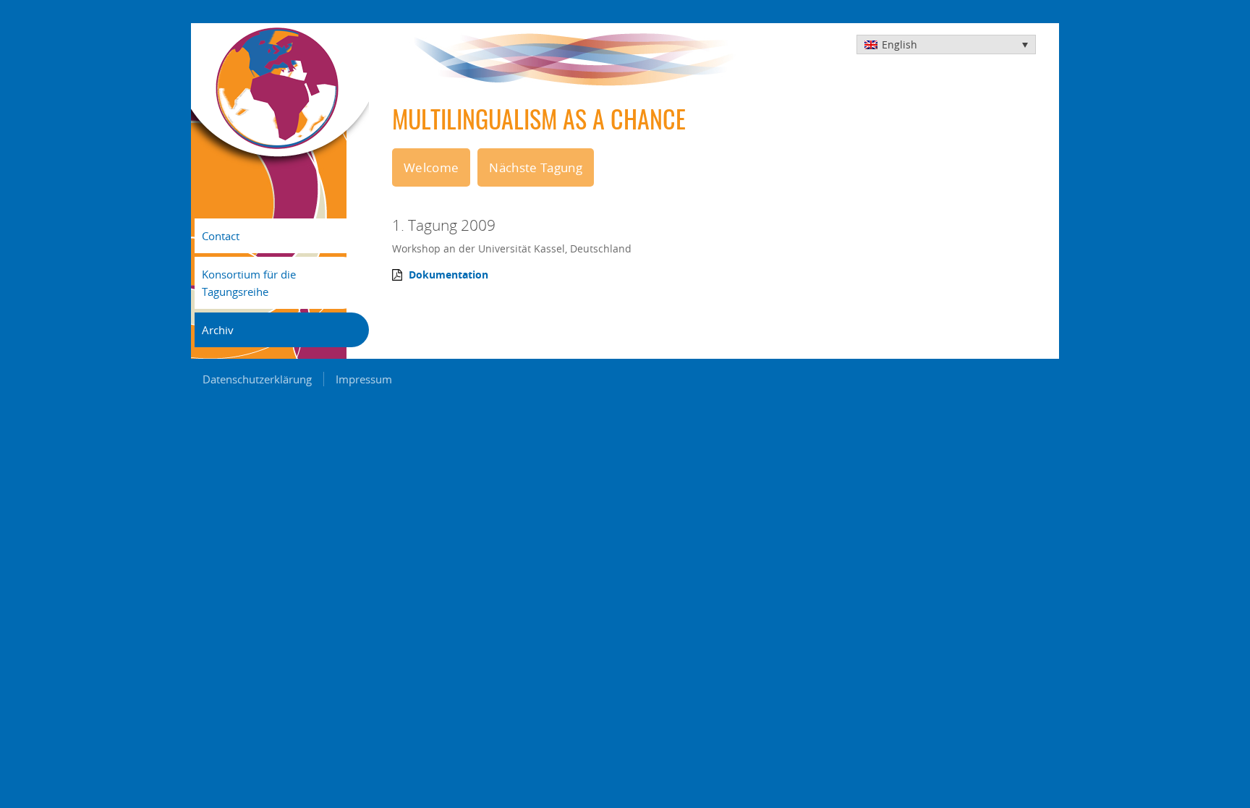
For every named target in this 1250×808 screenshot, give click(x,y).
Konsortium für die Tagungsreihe (249, 283)
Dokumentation (448, 275)
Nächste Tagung (535, 167)
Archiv (218, 330)
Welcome (431, 167)
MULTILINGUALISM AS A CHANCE (539, 122)
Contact (220, 236)
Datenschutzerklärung (257, 379)
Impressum (364, 379)
